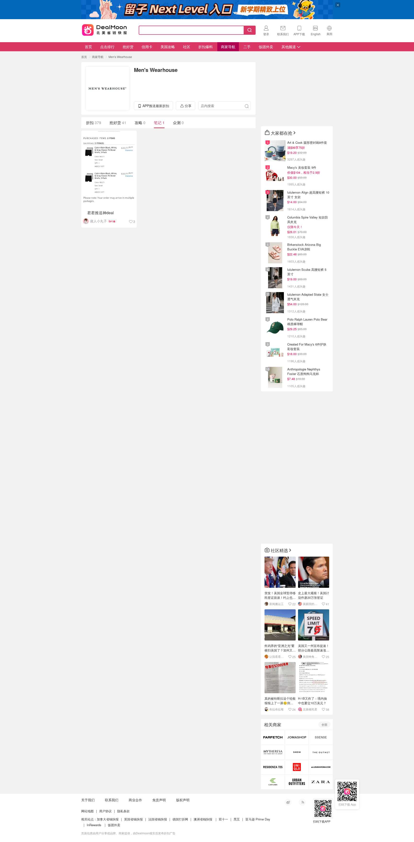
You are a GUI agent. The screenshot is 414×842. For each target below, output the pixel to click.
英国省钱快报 (133, 819)
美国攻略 (168, 46)
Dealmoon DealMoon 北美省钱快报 (104, 29)
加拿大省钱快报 (108, 819)
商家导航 (228, 46)
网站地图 (87, 811)
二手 (247, 46)
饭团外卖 (266, 46)
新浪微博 (288, 802)
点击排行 (107, 46)
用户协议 (105, 811)
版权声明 (183, 799)
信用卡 (147, 46)
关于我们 (88, 799)
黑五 (237, 819)
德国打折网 (180, 819)
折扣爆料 (205, 46)
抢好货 (128, 46)
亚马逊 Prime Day (257, 819)
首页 (88, 46)
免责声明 (159, 799)
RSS (302, 802)
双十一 (223, 819)
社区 (186, 46)
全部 (324, 724)
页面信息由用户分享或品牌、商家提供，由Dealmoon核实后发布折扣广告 (128, 833)
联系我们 (111, 799)
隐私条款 (123, 811)
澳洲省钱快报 (203, 819)
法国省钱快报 (157, 819)
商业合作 (135, 799)
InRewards (94, 825)
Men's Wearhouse (120, 57)
